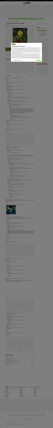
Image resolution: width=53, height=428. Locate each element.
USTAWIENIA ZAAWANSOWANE (17, 60)
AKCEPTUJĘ (38, 60)
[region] (26, 52)
